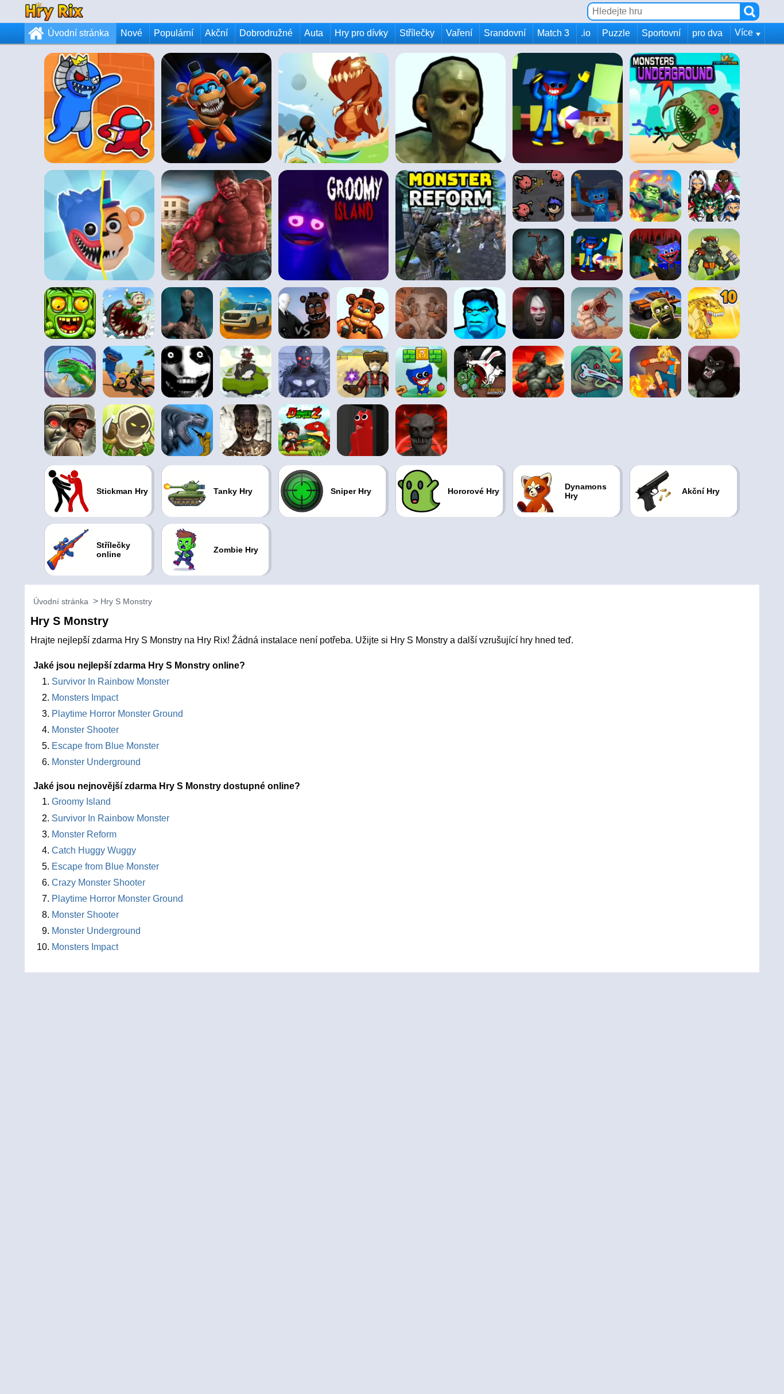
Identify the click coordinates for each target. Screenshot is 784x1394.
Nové (131, 33)
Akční (216, 33)
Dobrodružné (266, 33)
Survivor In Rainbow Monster (110, 681)
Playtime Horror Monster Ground (117, 714)
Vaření (459, 33)
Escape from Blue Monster (105, 746)
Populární (173, 33)
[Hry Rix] (54, 11)
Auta (313, 33)
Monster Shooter (85, 730)
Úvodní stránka (78, 33)
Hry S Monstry (126, 601)
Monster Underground (96, 762)
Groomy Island (81, 801)
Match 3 (553, 33)
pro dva (707, 33)
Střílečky (416, 33)
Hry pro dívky (361, 33)
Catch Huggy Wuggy (94, 850)
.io (586, 33)
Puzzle (616, 33)
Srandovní (505, 33)
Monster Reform (84, 834)
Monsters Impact (85, 697)
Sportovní (661, 33)
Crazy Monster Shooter (98, 882)
